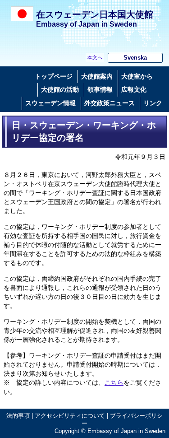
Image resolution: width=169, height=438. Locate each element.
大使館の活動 (60, 89)
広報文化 (133, 89)
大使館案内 (97, 76)
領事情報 (100, 89)
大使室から (137, 76)
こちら (114, 382)
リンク (152, 103)
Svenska (135, 57)
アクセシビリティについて (70, 415)
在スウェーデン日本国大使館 (94, 14)
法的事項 (18, 415)
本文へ (94, 57)
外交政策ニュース (109, 103)
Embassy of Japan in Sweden (86, 24)
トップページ (54, 76)
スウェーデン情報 (50, 103)
